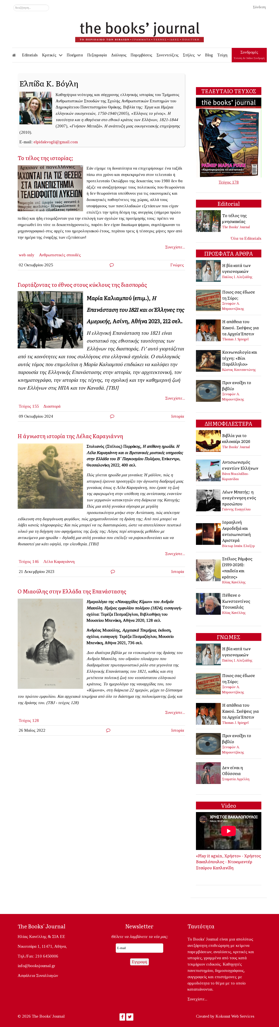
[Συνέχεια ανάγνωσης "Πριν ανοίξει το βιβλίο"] (208, 390)
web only (26, 255)
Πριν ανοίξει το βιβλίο (236, 385)
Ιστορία (177, 416)
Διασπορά (51, 406)
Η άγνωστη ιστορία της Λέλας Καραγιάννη (70, 436)
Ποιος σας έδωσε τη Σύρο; (238, 295)
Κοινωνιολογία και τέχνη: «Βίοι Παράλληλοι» (239, 358)
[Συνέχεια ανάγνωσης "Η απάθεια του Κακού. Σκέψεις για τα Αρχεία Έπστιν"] (208, 330)
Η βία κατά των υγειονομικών (236, 268)
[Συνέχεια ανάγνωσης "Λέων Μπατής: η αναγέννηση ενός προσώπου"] (208, 500)
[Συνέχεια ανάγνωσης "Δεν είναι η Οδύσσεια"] (208, 772)
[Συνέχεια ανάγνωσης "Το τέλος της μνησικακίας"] (208, 220)
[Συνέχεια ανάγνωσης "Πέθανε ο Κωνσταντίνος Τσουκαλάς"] (208, 603)
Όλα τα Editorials (246, 238)
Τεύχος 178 (229, 182)
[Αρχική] (17, 55)
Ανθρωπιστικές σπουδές (60, 255)
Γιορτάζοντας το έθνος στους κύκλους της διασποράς (82, 284)
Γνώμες (177, 265)
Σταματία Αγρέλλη (235, 779)
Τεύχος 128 (29, 720)
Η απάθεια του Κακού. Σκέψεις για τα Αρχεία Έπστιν (240, 327)
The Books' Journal (236, 227)
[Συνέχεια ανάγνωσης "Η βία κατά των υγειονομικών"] (208, 270)
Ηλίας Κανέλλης (234, 582)
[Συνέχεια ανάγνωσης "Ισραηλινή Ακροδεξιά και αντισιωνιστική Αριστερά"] (208, 533)
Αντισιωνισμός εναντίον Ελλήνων (240, 465)
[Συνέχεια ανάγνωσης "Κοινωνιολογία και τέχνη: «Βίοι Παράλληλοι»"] (208, 360)
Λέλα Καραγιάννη (59, 561)
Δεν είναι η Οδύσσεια (232, 770)
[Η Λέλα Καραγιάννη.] (52, 477)
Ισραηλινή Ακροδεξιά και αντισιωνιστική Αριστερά (236, 531)
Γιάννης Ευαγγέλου (236, 509)
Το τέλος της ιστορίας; (45, 158)
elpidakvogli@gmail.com (56, 142)
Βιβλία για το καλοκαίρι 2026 (236, 438)
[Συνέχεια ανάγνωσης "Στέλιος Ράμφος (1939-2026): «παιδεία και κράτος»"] (208, 570)
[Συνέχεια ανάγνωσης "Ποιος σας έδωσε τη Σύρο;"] (208, 299)
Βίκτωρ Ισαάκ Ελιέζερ (238, 546)
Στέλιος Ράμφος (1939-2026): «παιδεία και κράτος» (237, 568)
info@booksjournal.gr (36, 965)
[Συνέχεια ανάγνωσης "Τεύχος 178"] (228, 137)
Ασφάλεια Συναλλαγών (38, 975)
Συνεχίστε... (175, 247)
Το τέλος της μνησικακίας (234, 218)
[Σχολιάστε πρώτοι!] (112, 265)
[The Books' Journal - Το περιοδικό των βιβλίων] (139, 30)
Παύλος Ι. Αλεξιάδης (237, 277)
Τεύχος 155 (29, 406)
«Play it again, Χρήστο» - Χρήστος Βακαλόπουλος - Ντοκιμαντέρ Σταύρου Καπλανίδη (228, 862)
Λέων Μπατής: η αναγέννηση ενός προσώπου (239, 498)
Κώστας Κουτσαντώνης (239, 370)
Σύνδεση (259, 7)
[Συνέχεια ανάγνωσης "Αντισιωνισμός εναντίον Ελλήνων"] (208, 470)
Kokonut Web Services (235, 1016)
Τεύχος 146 (29, 561)
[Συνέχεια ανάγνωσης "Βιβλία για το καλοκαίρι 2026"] (208, 440)
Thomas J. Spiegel (235, 339)
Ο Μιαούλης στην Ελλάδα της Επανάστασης (72, 591)
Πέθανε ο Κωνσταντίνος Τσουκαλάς (236, 601)
